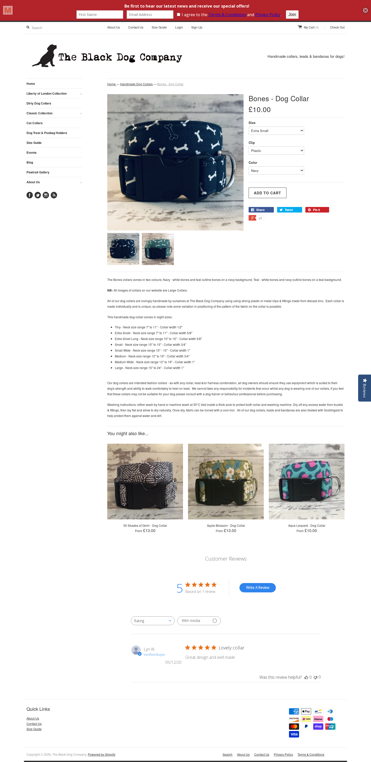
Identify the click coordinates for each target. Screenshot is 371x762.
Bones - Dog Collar (170, 84)
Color (253, 162)
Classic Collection (54, 113)
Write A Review (257, 587)
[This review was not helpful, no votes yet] (315, 677)
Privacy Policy (283, 754)
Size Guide (159, 27)
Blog (29, 162)
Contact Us (135, 27)
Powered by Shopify (101, 754)
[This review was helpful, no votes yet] (306, 677)
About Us (113, 27)
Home (30, 83)
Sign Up (196, 27)
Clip (252, 142)
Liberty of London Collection (54, 93)
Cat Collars (34, 123)
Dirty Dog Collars (38, 103)
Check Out (337, 27)
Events (31, 152)
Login (179, 27)
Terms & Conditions (311, 754)
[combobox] (153, 620)
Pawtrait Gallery (37, 172)
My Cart (311, 27)
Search (227, 754)
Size (252, 122)
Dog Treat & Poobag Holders (46, 132)
